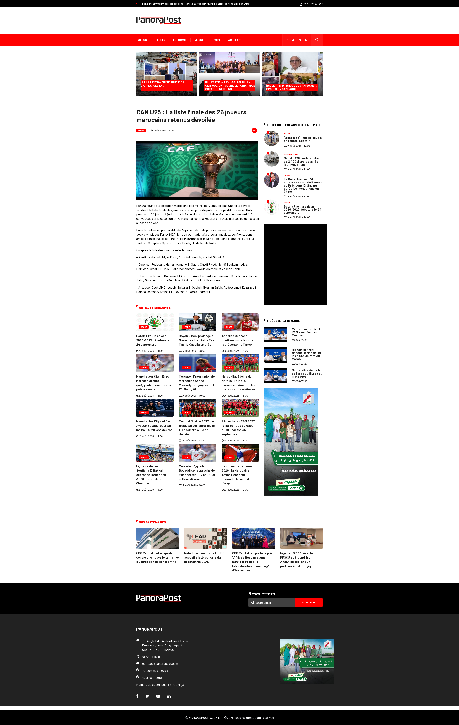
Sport (216, 40)
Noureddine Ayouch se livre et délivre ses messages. (307, 373)
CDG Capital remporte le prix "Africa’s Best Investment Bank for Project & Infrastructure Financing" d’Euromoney (252, 561)
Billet (287, 133)
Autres (233, 40)
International (291, 154)
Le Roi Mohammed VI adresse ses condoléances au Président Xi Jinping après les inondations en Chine (195, 4)
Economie (179, 40)
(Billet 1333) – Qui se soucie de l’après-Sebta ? (163, 85)
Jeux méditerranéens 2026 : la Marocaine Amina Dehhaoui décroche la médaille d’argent (237, 474)
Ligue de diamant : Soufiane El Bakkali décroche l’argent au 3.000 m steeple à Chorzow (151, 474)
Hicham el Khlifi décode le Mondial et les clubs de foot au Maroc (306, 354)
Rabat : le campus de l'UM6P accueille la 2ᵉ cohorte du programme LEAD (204, 557)
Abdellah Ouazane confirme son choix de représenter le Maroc (237, 340)
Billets (160, 40)
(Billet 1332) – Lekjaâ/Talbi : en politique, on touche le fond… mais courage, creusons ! (229, 85)
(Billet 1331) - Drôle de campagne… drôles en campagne (291, 87)
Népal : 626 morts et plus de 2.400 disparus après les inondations (301, 161)
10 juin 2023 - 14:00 (163, 130)
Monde (199, 40)
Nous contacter (152, 677)
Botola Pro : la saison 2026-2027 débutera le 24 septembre (152, 340)
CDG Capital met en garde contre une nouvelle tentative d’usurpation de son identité (157, 557)
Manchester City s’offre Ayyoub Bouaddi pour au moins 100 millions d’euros (154, 425)
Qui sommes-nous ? (155, 670)
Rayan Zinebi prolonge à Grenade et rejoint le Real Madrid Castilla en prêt (197, 340)
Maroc (142, 40)
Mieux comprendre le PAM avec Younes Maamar (306, 332)
